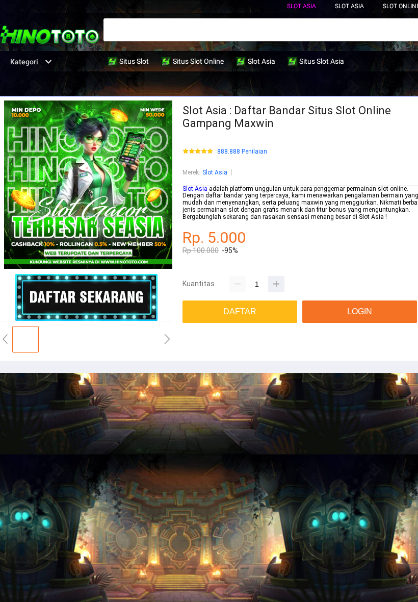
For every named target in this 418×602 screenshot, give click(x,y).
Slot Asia (301, 6)
